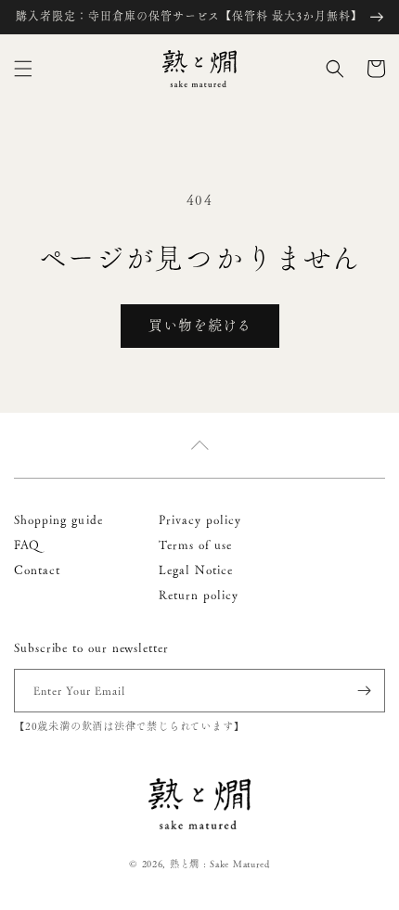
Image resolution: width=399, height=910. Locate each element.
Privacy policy (200, 519)
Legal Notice (196, 569)
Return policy (199, 594)
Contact (37, 569)
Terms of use (196, 544)
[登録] (363, 690)
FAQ (27, 544)
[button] (23, 68)
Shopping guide (58, 519)
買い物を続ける (199, 325)
